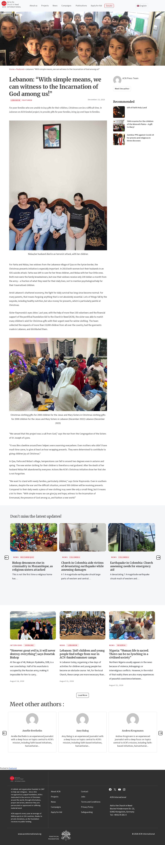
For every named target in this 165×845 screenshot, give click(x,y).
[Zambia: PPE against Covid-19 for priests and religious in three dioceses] (119, 139)
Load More (82, 695)
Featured (20, 69)
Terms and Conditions (90, 801)
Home (12, 69)
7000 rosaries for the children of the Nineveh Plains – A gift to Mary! (140, 124)
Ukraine (29, 645)
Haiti (121, 557)
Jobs (83, 796)
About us (33, 5)
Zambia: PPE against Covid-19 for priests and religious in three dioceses (140, 137)
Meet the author (122, 88)
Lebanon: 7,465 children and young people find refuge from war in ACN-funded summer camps (82, 654)
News (55, 5)
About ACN (55, 791)
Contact (84, 791)
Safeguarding (87, 812)
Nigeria (121, 645)
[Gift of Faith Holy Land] (119, 112)
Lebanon (72, 645)
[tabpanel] (33, 554)
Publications (81, 5)
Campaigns (66, 5)
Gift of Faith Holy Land (137, 107)
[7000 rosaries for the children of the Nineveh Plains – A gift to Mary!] (119, 125)
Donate (109, 5)
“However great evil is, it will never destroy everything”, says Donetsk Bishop (32, 654)
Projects (45, 5)
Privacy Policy (87, 807)
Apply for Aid (96, 5)
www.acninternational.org (29, 834)
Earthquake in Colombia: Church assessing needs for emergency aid (82, 566)
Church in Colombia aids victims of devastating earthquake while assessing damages (33, 566)
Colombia (25, 557)
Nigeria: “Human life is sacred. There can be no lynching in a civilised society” (129, 654)
